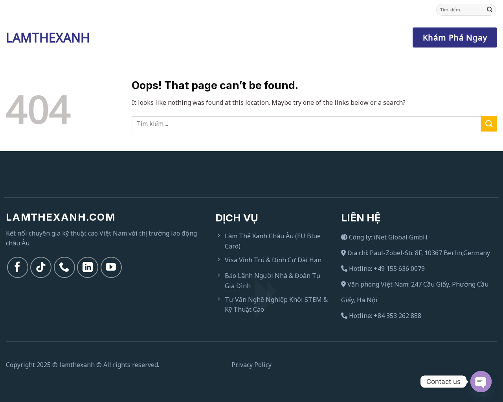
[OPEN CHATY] (481, 381)
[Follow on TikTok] (40, 267)
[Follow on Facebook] (17, 267)
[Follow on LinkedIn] (87, 267)
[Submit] (490, 10)
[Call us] (64, 267)
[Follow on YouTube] (111, 267)
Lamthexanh (45, 37)
